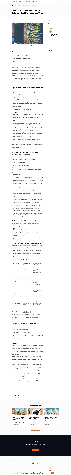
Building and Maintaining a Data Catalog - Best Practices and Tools (28, 5)
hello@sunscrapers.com (52, 468)
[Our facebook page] (12, 467)
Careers (39, 1)
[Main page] (14, 1)
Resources (33, 1)
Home (12, 5)
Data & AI (49, 23)
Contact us (57, 1)
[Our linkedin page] (14, 467)
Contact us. (14, 385)
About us (29, 1)
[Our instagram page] (17, 467)
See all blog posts (35, 429)
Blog (36, 1)
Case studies (25, 1)
